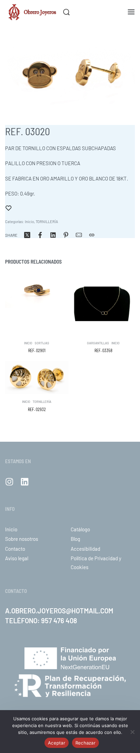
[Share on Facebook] (40, 235)
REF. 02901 (37, 350)
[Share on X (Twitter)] (27, 235)
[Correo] (79, 235)
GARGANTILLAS (98, 343)
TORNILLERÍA (47, 221)
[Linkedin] (24, 481)
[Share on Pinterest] (66, 235)
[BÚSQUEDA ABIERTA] (66, 12)
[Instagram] (9, 481)
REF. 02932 (37, 409)
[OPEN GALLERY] (70, 71)
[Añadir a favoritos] (8, 208)
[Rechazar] (132, 730)
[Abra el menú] (131, 12)
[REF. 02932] (36, 377)
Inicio (29, 221)
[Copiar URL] (92, 235)
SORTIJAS (42, 343)
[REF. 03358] (103, 303)
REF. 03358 (103, 350)
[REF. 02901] (36, 290)
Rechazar (85, 743)
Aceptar (56, 743)
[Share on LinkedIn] (53, 235)
